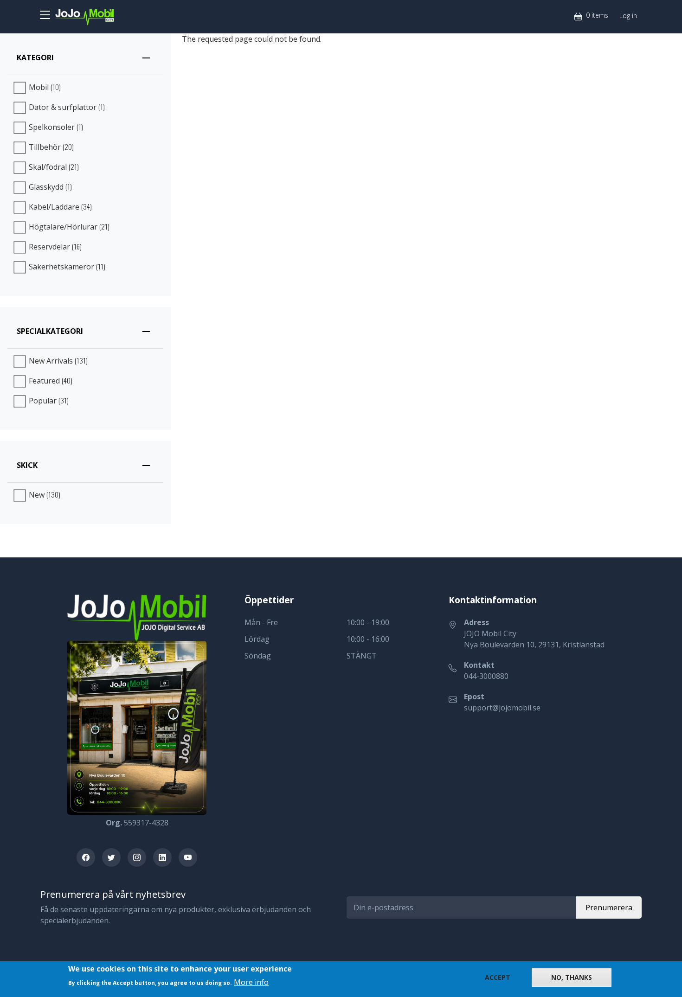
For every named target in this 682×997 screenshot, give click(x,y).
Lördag (257, 639)
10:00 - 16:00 (368, 639)
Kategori (35, 57)
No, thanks (571, 977)
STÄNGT (362, 656)
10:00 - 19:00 (368, 622)
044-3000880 (486, 676)
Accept (497, 977)
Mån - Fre (261, 622)
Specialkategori (50, 331)
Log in (628, 15)
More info (251, 982)
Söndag (257, 656)
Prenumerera (608, 907)
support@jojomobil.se (502, 708)
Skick (27, 465)
